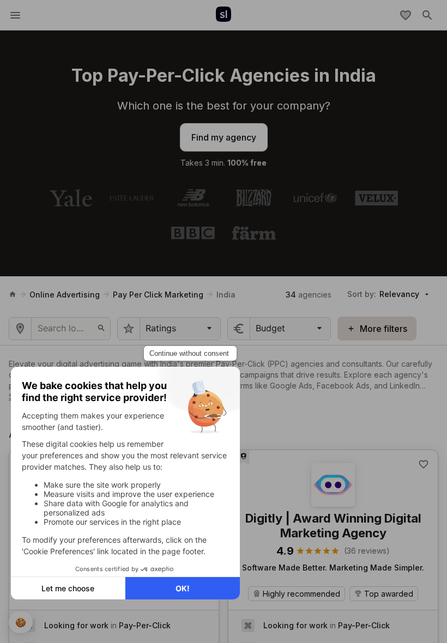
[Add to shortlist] (423, 464)
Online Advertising (64, 294)
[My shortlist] (405, 15)
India (225, 294)
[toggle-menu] (15, 15)
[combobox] (147, 328)
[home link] (12, 294)
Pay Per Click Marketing (158, 294)
